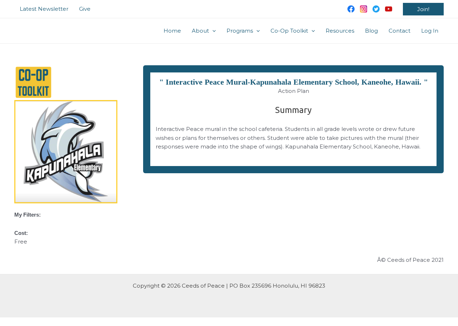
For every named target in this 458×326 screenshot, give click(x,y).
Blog (371, 30)
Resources (340, 30)
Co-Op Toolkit (289, 30)
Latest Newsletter (44, 8)
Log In (429, 30)
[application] (212, 30)
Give (85, 8)
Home (172, 30)
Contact (399, 30)
